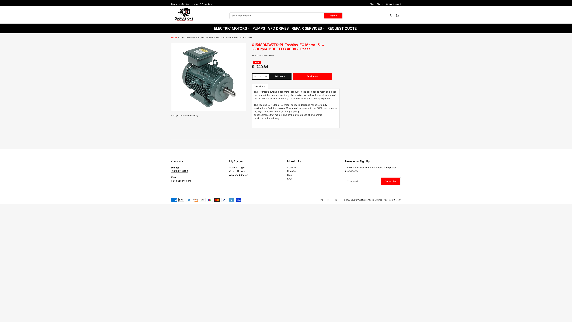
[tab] (260, 86)
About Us (292, 167)
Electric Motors (230, 28)
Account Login (237, 167)
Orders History (237, 171)
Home (174, 37)
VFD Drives (278, 28)
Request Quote (342, 28)
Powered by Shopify (392, 200)
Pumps (258, 28)
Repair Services (307, 28)
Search (333, 15)
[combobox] (286, 15)
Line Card (292, 171)
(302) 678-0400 (179, 171)
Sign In (380, 4)
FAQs (290, 178)
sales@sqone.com (181, 180)
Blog (372, 4)
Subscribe (390, 181)
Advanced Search (238, 175)
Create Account (393, 4)
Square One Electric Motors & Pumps (366, 200)
